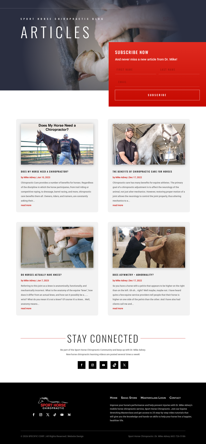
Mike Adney (30, 177)
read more (26, 205)
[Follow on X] (124, 365)
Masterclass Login (153, 398)
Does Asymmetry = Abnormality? (133, 274)
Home (113, 398)
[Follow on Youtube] (103, 365)
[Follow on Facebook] (81, 365)
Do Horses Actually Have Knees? (41, 274)
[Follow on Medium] (69, 415)
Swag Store (129, 398)
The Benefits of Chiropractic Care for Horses (142, 171)
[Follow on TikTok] (114, 365)
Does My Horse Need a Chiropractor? (45, 171)
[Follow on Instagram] (92, 365)
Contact (175, 398)
